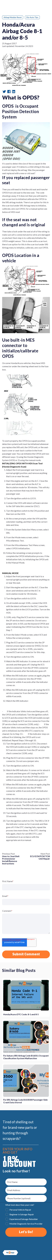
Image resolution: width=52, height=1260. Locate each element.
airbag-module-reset (13, 17)
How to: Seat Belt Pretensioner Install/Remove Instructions (10, 860)
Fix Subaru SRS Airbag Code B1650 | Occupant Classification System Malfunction (26, 1057)
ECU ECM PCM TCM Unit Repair (40, 857)
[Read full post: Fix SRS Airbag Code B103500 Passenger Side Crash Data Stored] (26, 1081)
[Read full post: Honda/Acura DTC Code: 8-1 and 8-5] (26, 995)
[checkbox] (26, 1217)
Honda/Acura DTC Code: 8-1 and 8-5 (21, 1014)
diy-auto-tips (32, 17)
